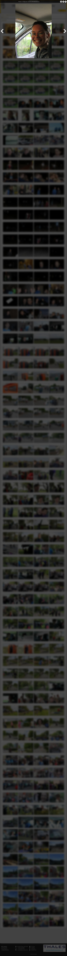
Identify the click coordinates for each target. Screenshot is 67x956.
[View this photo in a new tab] (63, 2)
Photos (19, 1)
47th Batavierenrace (35, 1)
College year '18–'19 (26, 1)
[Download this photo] (61, 2)
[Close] (66, 2)
